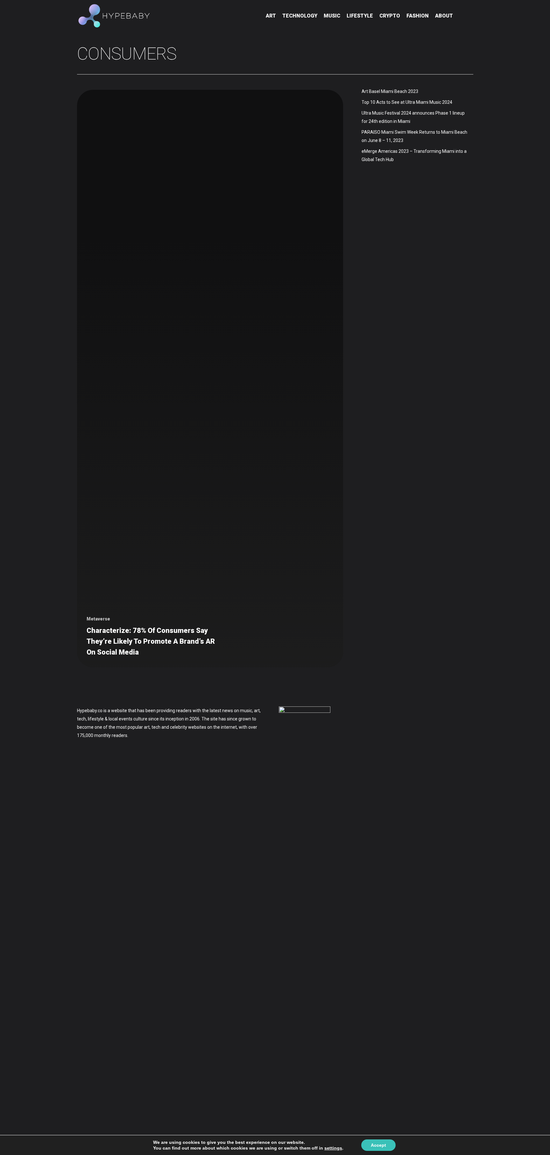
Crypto (389, 16)
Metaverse (98, 618)
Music (332, 16)
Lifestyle (360, 16)
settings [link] (333, 1148)
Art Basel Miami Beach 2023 (390, 91)
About (444, 16)
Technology (299, 16)
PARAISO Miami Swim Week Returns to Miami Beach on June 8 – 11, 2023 (414, 136)
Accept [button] (378, 1145)
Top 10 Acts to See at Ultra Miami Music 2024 (407, 102)
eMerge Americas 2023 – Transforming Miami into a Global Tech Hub (414, 155)
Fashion (417, 16)
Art (271, 16)
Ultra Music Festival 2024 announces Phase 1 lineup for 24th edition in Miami (413, 117)
